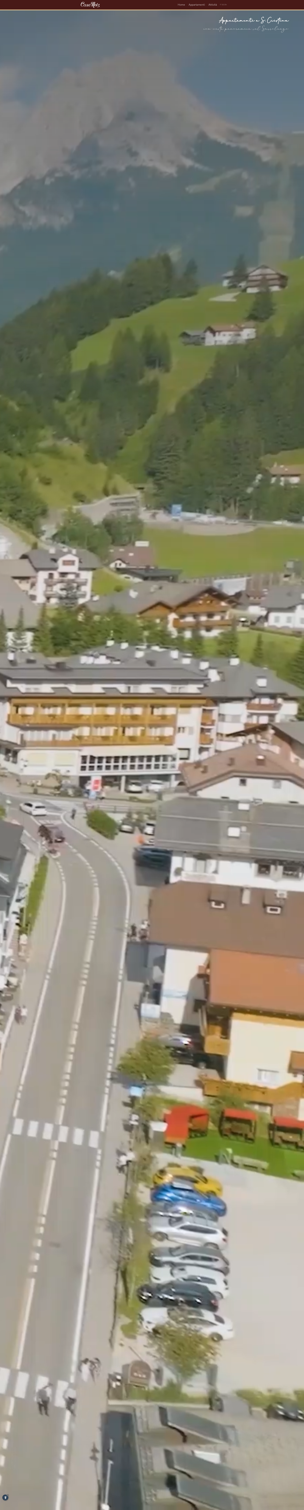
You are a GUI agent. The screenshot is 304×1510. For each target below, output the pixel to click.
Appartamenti (197, 4)
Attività (213, 4)
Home (181, 4)
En (225, 5)
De (223, 5)
